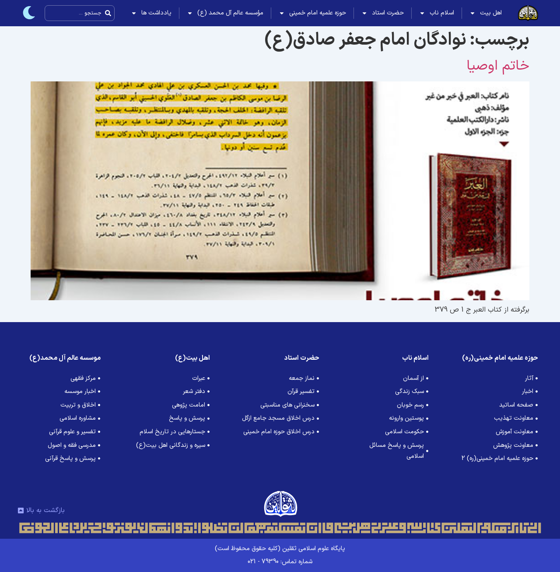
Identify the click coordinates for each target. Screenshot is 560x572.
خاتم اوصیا (497, 66)
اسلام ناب (442, 13)
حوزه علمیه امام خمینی (317, 13)
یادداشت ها (156, 13)
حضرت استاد (388, 13)
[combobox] (80, 13)
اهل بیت (491, 13)
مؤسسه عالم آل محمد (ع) (230, 13)
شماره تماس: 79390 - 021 (280, 561)
